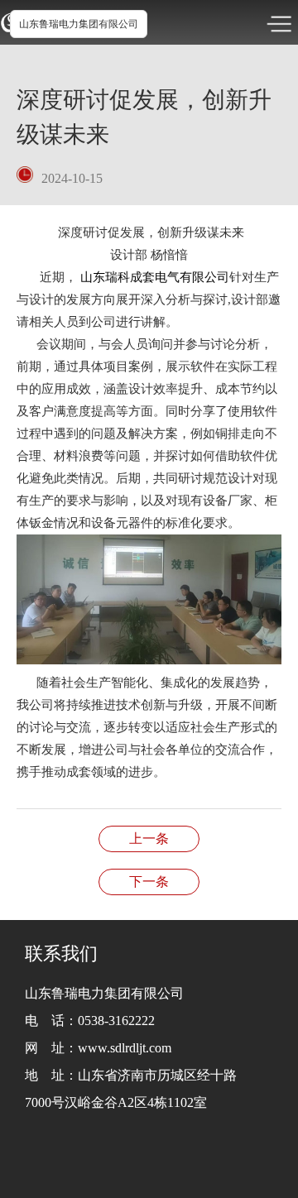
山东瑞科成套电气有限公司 (154, 277)
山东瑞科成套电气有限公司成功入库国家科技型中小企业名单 (149, 838)
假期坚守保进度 (149, 882)
